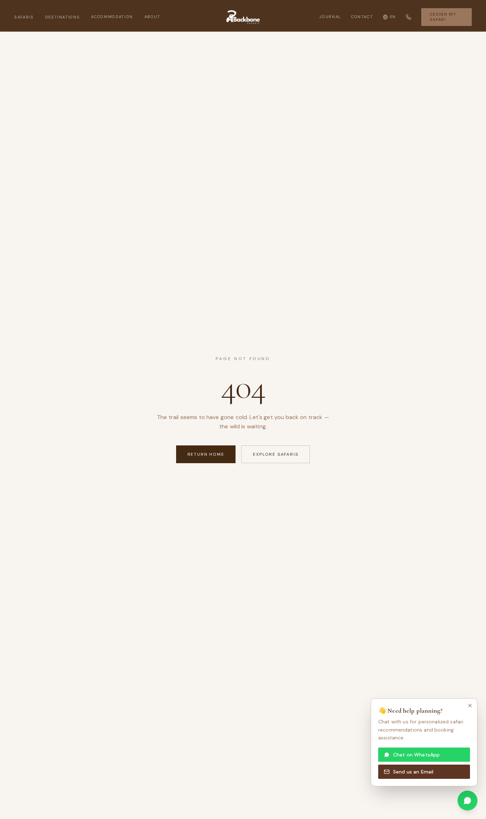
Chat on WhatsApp (416, 754)
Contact (362, 16)
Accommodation (112, 16)
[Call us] (408, 17)
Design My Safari (443, 17)
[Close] (470, 705)
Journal (330, 16)
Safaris (24, 17)
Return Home (205, 454)
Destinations (62, 17)
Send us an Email (413, 772)
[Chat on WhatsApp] (467, 800)
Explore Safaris (275, 454)
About (152, 16)
